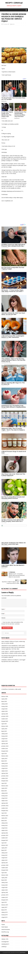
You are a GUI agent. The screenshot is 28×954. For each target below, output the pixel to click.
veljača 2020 (4, 890)
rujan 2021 (4, 843)
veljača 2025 (4, 741)
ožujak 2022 (4, 828)
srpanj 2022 (4, 818)
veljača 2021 (4, 860)
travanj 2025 (4, 736)
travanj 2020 (4, 885)
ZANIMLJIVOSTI (5, 944)
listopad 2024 (4, 751)
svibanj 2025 (4, 733)
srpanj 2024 (4, 758)
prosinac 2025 (4, 716)
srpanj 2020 (4, 877)
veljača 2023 (4, 800)
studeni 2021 (4, 838)
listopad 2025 (4, 721)
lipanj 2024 (4, 761)
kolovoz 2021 (4, 845)
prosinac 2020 (4, 865)
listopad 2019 (4, 900)
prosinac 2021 (4, 835)
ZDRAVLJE (3, 946)
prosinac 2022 (4, 805)
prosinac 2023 (4, 776)
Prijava (3, 924)
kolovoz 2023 (4, 785)
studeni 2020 (4, 867)
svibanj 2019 (4, 912)
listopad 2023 (4, 780)
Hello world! (18, 689)
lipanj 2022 (4, 820)
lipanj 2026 (4, 701)
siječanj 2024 (4, 773)
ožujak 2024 (4, 768)
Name (3, 609)
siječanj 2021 (4, 862)
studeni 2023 (4, 778)
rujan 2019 (4, 902)
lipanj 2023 (4, 790)
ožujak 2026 (4, 709)
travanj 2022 (4, 825)
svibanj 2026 (4, 704)
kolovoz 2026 (4, 696)
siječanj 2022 (4, 833)
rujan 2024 (4, 753)
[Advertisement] (12, 36)
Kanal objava (4, 927)
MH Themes (22, 952)
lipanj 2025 (4, 731)
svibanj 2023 (4, 793)
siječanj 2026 (4, 713)
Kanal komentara (5, 929)
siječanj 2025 (4, 743)
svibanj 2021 (4, 852)
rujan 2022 (4, 813)
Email (2, 613)
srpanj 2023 (4, 788)
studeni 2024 (4, 748)
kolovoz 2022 (4, 815)
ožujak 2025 (4, 738)
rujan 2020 (4, 872)
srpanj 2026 (4, 699)
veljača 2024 (4, 771)
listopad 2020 (4, 870)
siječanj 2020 (4, 892)
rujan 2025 (4, 723)
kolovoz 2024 (4, 756)
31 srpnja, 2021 (6, 24)
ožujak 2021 (4, 857)
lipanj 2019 (4, 910)
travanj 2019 (4, 914)
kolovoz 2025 (4, 726)
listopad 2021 (4, 840)
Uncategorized (5, 941)
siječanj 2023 (4, 803)
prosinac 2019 (4, 895)
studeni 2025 (4, 718)
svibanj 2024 (4, 763)
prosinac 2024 (4, 746)
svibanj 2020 (4, 882)
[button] (26, 10)
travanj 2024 (4, 766)
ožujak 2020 (4, 887)
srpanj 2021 (4, 847)
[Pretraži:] (14, 633)
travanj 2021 (4, 855)
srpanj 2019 (4, 907)
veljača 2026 (4, 711)
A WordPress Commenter (7, 689)
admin (13, 24)
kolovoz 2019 (4, 905)
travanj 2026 (4, 706)
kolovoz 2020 (4, 875)
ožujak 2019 (4, 917)
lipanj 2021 (4, 850)
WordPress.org (5, 932)
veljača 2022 (4, 830)
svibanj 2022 (4, 823)
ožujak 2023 (4, 798)
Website (3, 618)
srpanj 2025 (4, 728)
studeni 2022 (4, 808)
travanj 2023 (4, 795)
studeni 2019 (4, 897)
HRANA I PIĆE (4, 939)
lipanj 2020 (4, 880)
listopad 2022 (4, 810)
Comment (3, 598)
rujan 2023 (4, 783)
